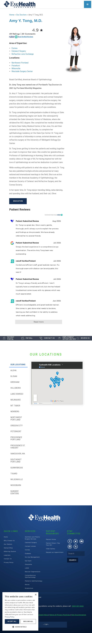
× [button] (36, 595)
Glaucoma (28, 564)
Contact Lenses (30, 546)
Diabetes (28, 553)
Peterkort (16, 65)
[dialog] (20, 611)
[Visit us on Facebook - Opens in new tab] (69, 541)
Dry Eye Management (32, 557)
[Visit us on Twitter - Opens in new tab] (75, 541)
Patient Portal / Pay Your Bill (53, 544)
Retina (27, 584)
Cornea (14, 48)
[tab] (18, 364)
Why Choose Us (9, 540)
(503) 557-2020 (78, 606)
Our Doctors (21, 15)
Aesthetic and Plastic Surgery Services (32, 538)
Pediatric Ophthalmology (33, 581)
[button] (87, 4)
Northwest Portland (20, 63)
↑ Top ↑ (46, 624)
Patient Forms (51, 539)
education (18, 201)
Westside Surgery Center (22, 71)
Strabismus (29, 588)
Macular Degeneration (32, 571)
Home (11, 15)
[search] (72, 560)
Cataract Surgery (19, 51)
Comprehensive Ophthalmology (30, 576)
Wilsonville (16, 68)
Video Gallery (50, 549)
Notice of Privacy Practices (60, 615)
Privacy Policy (8, 562)
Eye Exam (28, 561)
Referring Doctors (10, 551)
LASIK (27, 568)
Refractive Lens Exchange (23, 54)
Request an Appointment (54, 552)
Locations (7, 555)
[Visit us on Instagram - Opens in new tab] (69, 546)
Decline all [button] (28, 621)
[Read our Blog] (75, 546)
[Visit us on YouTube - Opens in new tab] (81, 541)
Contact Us (8, 559)
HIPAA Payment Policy (40, 615)
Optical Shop (8, 548)
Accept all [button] (12, 621)
